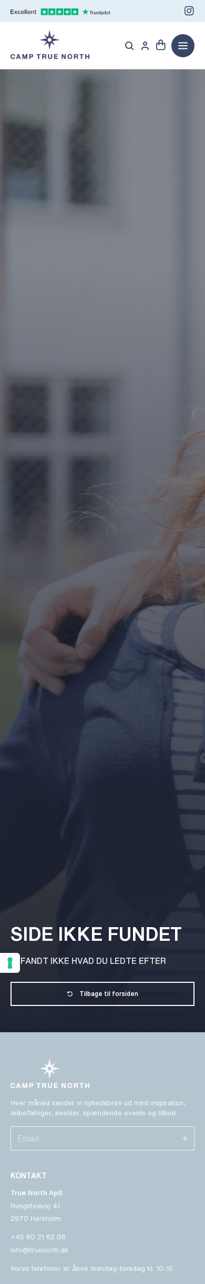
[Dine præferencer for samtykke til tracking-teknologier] (10, 963)
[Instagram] (189, 11)
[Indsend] (184, 1138)
